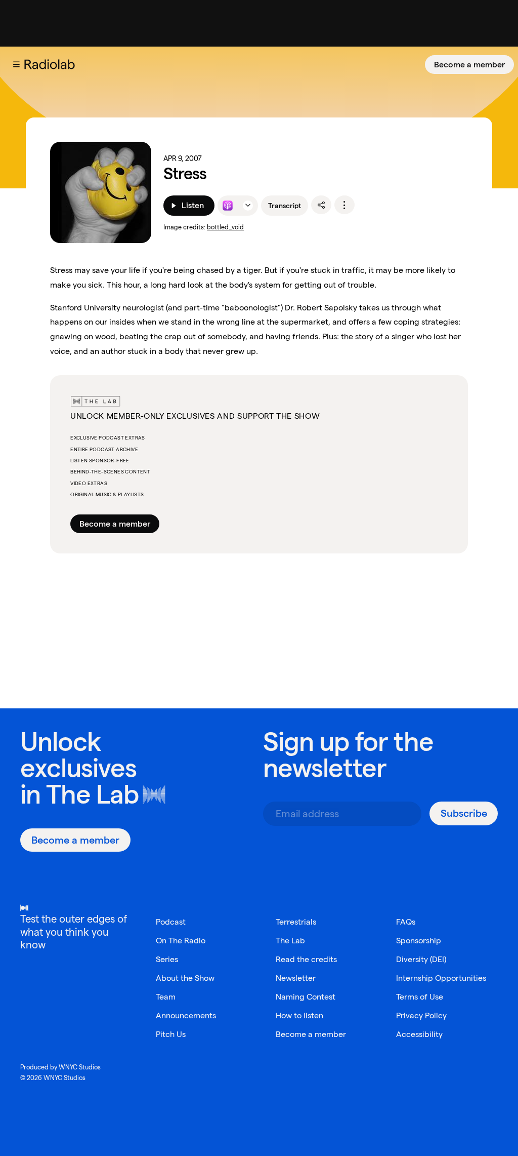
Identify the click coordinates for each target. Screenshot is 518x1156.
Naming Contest (305, 996)
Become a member (469, 64)
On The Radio (180, 940)
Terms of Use (419, 996)
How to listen (299, 1015)
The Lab (92, 794)
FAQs (405, 922)
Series (167, 959)
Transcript (284, 206)
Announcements (186, 1015)
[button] (16, 64)
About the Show (185, 978)
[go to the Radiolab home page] (51, 64)
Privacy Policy (421, 1015)
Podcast (171, 922)
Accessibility (419, 1034)
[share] (321, 205)
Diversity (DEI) (421, 959)
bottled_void (225, 227)
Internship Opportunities (441, 978)
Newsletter (296, 978)
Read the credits (306, 959)
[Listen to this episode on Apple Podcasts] (228, 205)
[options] (344, 205)
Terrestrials (296, 922)
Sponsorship (418, 940)
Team (166, 996)
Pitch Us (171, 1034)
